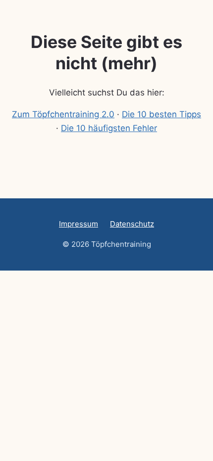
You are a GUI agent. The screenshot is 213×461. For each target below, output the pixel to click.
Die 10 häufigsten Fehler (109, 128)
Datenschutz (132, 224)
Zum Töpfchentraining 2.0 (63, 114)
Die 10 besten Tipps (161, 114)
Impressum (78, 224)
